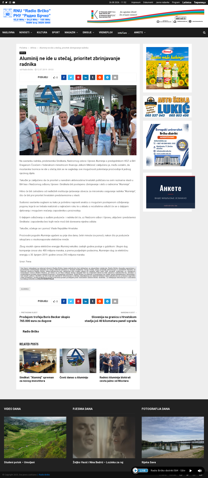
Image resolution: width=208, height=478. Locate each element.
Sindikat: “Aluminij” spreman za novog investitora (37, 379)
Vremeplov (106, 32)
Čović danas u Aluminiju (74, 377)
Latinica (186, 2)
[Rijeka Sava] (173, 437)
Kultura (42, 32)
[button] (190, 471)
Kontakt (172, 475)
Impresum (136, 2)
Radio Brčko (27, 69)
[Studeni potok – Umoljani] (35, 437)
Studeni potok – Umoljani (19, 462)
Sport (56, 32)
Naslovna (8, 32)
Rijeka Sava (149, 462)
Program (176, 2)
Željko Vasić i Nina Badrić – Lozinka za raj (98, 462)
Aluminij (25, 289)
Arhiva (22, 53)
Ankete (138, 32)
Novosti (24, 32)
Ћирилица (200, 2)
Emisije (87, 32)
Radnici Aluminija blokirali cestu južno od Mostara (115, 379)
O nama (162, 475)
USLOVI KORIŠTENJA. (45, 279)
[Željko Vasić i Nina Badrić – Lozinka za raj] (104, 437)
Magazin (70, 32)
